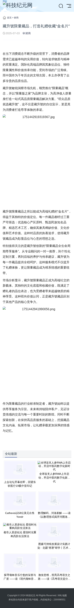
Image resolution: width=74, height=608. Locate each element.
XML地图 (62, 595)
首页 (9, 17)
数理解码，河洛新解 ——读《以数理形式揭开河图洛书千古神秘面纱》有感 (54, 516)
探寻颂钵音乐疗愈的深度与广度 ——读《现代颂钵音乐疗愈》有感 (20, 578)
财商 (16, 17)
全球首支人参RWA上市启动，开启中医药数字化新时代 (54, 477)
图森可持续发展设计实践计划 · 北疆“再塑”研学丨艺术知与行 (54, 547)
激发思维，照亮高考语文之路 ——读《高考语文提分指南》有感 (54, 578)
